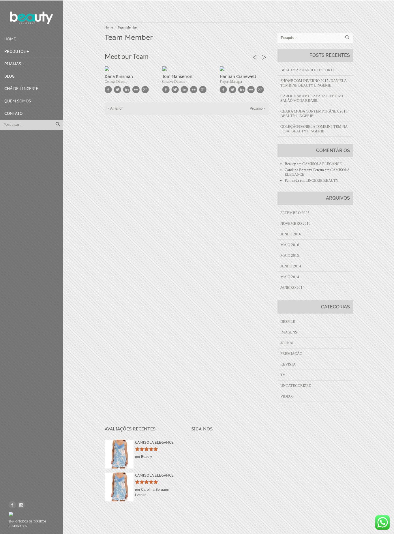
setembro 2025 (294, 213)
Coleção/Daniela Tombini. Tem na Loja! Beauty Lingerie (313, 128)
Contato (13, 113)
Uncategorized (295, 385)
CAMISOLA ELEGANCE (322, 164)
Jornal (287, 343)
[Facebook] (12, 504)
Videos (287, 396)
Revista (288, 364)
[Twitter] (117, 89)
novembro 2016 (295, 223)
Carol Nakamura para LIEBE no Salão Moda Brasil (311, 98)
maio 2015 (289, 255)
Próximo (258, 108)
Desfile (287, 321)
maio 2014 (289, 277)
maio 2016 (289, 245)
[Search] (57, 124)
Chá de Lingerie (21, 88)
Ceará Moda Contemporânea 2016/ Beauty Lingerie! (314, 113)
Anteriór (115, 108)
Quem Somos (17, 101)
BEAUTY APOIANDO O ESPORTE (307, 70)
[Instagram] (21, 504)
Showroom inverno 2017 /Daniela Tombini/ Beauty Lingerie (313, 82)
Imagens (288, 332)
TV (282, 375)
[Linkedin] (126, 89)
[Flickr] (136, 89)
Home (10, 39)
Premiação (291, 353)
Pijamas (12, 63)
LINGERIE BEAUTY (321, 180)
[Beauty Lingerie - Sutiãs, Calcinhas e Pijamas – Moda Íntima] (31, 18)
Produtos (15, 51)
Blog (9, 76)
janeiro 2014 (292, 287)
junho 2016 (290, 234)
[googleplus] (145, 89)
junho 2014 (290, 266)
